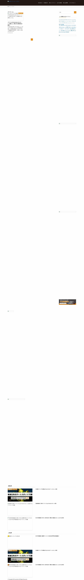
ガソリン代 (61, 21)
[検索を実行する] (75, 12)
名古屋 (69, 25)
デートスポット (69, 21)
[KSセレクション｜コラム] (13, 3)
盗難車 (71, 28)
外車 (72, 25)
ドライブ (74, 21)
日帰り (70, 27)
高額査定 (67, 32)
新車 (67, 27)
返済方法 (69, 30)
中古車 (61, 25)
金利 (75, 30)
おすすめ (65, 19)
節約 (73, 28)
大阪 (60, 27)
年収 (65, 27)
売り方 (71, 25)
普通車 (72, 27)
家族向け (63, 27)
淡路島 (66, 28)
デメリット (65, 21)
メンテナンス (64, 22)
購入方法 (65, 30)
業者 (74, 27)
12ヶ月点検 (60, 19)
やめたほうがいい (69, 19)
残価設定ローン (62, 28)
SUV (63, 19)
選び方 (72, 30)
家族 (61, 27)
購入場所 (62, 30)
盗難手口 (68, 28)
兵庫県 (66, 25)
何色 (64, 25)
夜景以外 (74, 25)
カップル (74, 19)
